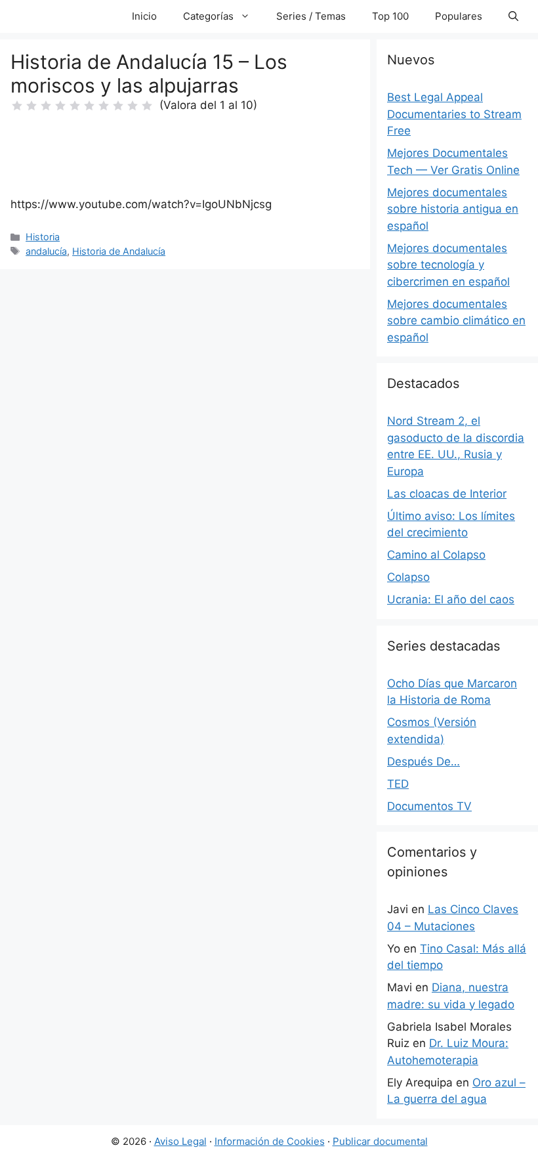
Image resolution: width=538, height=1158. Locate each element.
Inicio (144, 16)
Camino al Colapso (436, 554)
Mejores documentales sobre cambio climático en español (456, 320)
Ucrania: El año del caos (450, 599)
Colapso (408, 577)
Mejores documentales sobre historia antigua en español (452, 209)
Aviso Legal (180, 1141)
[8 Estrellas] (118, 105)
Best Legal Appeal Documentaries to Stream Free (454, 114)
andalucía (46, 251)
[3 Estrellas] (45, 105)
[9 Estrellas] (132, 105)
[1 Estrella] (17, 105)
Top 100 (390, 16)
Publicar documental (380, 1141)
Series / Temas (311, 16)
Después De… (423, 761)
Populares (458, 16)
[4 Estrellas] (60, 105)
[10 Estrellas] (147, 105)
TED (398, 783)
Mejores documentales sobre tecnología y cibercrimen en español (448, 265)
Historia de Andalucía (118, 251)
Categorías (208, 16)
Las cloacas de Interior (447, 493)
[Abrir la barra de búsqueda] (513, 16)
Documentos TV (429, 806)
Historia (43, 236)
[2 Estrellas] (31, 105)
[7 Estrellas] (103, 105)
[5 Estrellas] (74, 105)
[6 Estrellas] (89, 105)
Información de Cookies (270, 1141)
